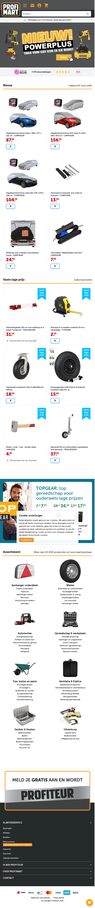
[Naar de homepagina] (10, 8)
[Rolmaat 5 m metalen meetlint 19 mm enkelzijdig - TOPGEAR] (70, 307)
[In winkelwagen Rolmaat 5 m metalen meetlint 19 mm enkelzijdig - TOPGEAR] (55, 340)
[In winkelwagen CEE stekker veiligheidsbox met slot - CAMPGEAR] (55, 266)
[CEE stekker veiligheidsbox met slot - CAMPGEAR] (70, 232)
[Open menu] (25, 5)
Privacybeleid (58, 898)
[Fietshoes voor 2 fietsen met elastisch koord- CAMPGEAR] (25, 232)
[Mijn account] (39, 5)
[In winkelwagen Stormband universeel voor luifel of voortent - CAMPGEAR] (55, 206)
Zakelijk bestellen (11, 858)
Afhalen (6, 833)
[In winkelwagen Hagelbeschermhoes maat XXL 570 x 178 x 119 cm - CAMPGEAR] (10, 206)
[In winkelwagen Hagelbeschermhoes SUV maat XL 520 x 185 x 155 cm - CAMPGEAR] (55, 146)
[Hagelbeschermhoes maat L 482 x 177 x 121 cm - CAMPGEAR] (25, 112)
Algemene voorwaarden (40, 898)
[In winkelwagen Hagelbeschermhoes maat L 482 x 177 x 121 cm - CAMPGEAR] (10, 146)
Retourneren (17, 843)
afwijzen (61, 532)
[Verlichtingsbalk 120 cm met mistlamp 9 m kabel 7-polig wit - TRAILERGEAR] (25, 307)
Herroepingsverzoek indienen (17, 845)
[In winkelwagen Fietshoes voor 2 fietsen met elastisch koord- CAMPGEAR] (10, 266)
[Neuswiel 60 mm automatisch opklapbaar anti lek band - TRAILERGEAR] (70, 426)
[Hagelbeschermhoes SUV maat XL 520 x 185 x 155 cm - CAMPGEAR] (70, 112)
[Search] (87, 14)
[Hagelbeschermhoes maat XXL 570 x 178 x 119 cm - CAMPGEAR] (25, 172)
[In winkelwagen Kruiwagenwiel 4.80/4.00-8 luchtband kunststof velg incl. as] (55, 400)
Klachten (7, 854)
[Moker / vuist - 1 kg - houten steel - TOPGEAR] (25, 426)
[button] (47, 822)
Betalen (6, 837)
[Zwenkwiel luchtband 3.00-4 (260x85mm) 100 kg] (25, 366)
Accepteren (26, 540)
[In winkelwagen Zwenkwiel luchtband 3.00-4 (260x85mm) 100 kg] (10, 400)
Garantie (7, 849)
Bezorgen (7, 828)
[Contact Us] (32, 5)
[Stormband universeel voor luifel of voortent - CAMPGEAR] (70, 172)
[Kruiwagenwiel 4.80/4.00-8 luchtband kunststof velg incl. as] (70, 366)
